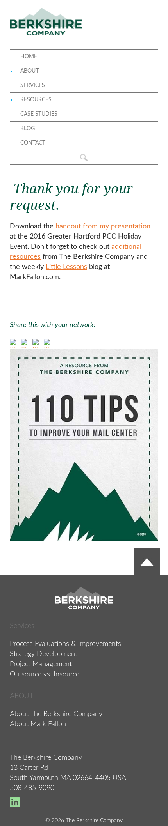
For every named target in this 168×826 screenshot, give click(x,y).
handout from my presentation (102, 226)
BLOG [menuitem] (27, 128)
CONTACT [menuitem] (32, 143)
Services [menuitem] (32, 85)
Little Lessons (66, 267)
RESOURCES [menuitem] (36, 100)
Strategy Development (43, 654)
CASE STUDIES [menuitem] (38, 114)
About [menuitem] (29, 71)
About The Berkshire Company (56, 714)
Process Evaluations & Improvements (65, 643)
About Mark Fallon (38, 724)
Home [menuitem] (28, 56)
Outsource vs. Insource (44, 674)
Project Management (41, 664)
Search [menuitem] (84, 157)
